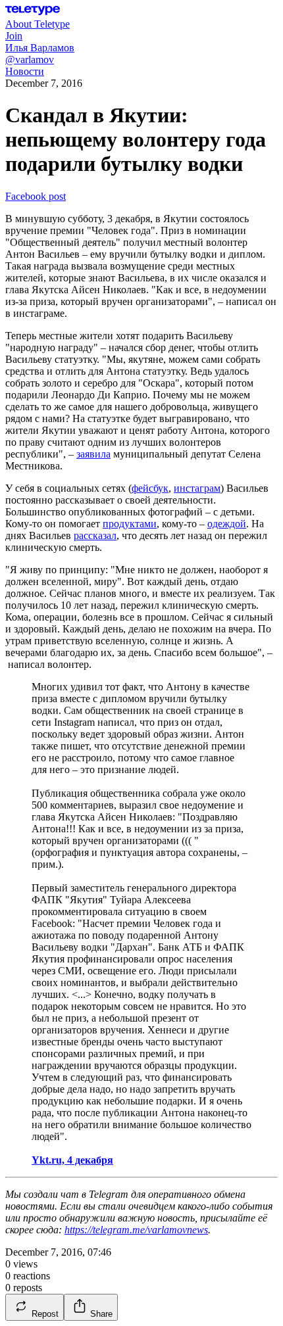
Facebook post (35, 196)
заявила (93, 454)
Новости (24, 71)
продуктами (130, 523)
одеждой (226, 523)
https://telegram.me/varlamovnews (136, 1229)
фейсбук (150, 488)
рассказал (95, 535)
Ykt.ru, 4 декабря (72, 1160)
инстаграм (197, 488)
